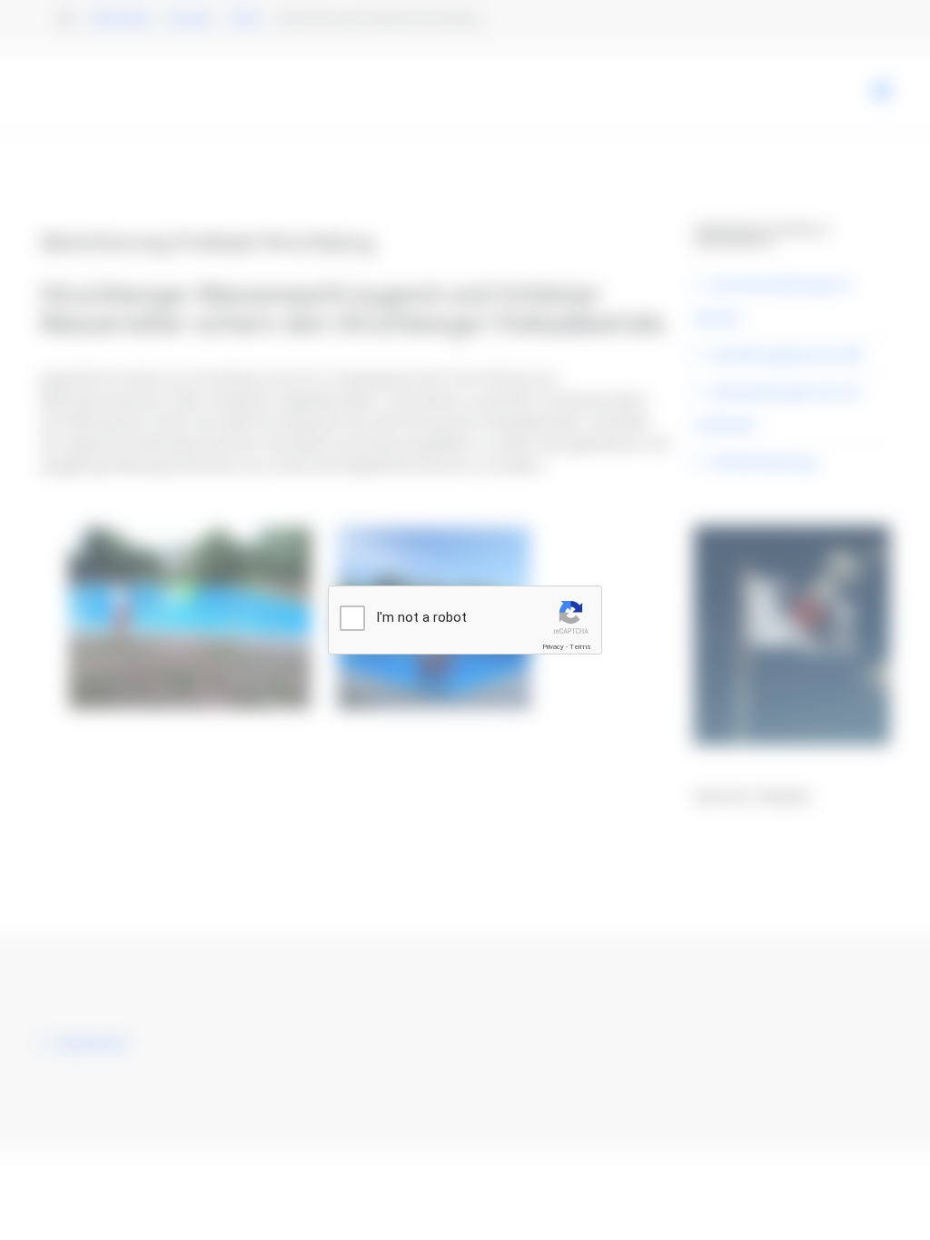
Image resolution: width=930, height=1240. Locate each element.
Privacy (553, 647)
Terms (580, 647)
